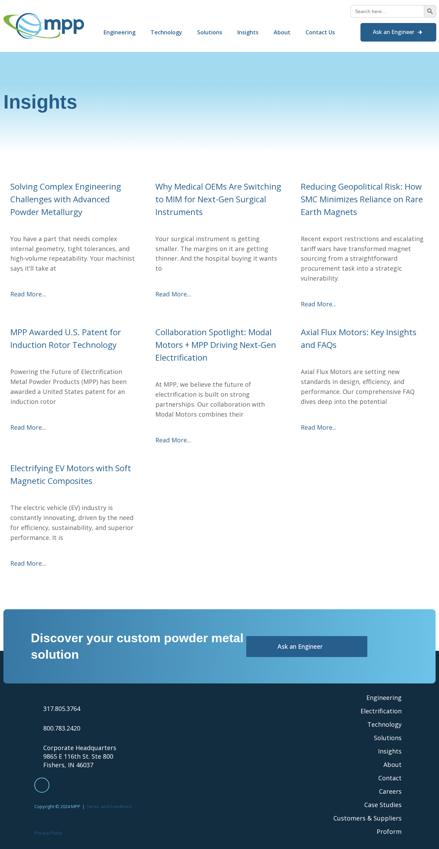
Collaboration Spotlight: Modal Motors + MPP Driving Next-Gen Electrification (215, 344)
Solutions (388, 738)
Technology (384, 724)
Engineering (384, 697)
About (392, 764)
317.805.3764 (61, 708)
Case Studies (383, 805)
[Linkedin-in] (41, 785)
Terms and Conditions (109, 806)
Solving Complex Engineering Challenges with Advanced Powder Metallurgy (65, 199)
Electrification (381, 711)
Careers (390, 791)
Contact (390, 778)
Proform (389, 831)
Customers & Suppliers (367, 818)
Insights (390, 751)
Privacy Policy (48, 833)
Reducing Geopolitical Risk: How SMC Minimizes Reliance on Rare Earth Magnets (362, 199)
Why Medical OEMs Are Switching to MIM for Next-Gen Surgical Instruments (218, 199)
